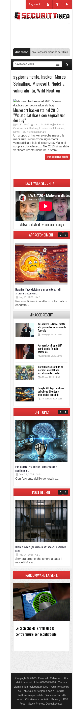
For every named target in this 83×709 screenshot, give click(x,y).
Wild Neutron (48, 90)
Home (19, 699)
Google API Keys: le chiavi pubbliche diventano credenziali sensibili (51, 391)
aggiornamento (26, 76)
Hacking (33, 128)
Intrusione (58, 128)
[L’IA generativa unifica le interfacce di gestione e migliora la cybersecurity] (41, 460)
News (16, 131)
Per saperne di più (57, 156)
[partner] (41, 46)
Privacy (55, 699)
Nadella (57, 83)
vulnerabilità (24, 90)
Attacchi (59, 124)
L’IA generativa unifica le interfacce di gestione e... (36, 468)
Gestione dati (20, 128)
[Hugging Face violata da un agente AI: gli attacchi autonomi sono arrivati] (41, 283)
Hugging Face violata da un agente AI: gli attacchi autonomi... (37, 291)
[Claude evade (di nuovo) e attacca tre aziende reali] (41, 541)
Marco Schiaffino (42, 124)
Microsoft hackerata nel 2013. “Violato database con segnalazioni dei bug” (39, 115)
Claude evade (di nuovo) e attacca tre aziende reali (40, 549)
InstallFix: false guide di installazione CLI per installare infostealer (50, 369)
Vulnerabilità (34, 131)
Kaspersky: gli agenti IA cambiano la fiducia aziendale (50, 348)
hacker (47, 76)
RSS (23, 131)
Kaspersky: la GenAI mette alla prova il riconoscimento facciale (52, 327)
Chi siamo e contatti (37, 699)
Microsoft (40, 83)
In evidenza (45, 128)
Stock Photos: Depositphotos (45, 703)
